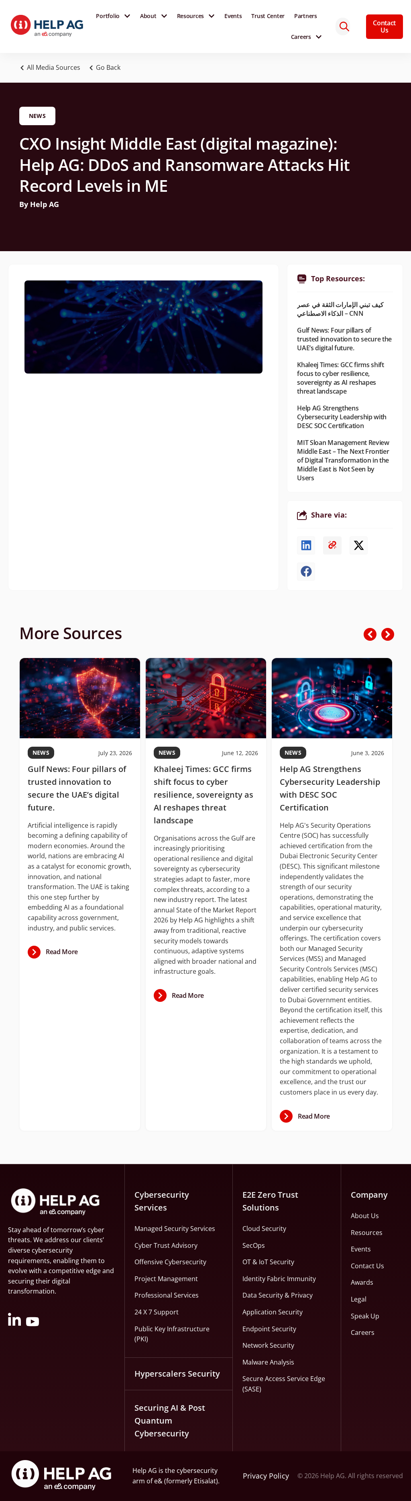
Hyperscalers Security (177, 1373)
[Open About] (164, 16)
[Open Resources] (211, 16)
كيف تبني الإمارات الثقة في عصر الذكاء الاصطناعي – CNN (340, 309)
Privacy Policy (266, 1476)
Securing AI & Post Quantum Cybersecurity (169, 1420)
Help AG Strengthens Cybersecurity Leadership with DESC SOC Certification (342, 417)
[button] (106, 68)
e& (158, 1481)
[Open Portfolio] (127, 16)
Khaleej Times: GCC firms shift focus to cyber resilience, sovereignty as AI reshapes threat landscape (340, 378)
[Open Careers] (318, 37)
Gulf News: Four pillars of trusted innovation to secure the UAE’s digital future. (344, 339)
